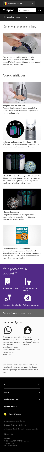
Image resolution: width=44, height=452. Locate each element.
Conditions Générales (10, 425)
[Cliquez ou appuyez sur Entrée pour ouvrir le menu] (3, 10)
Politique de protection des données (14, 421)
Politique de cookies (10, 429)
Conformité (22, 425)
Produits (7, 385)
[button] (13, 414)
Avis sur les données (32, 429)
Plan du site (21, 429)
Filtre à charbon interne (11, 17)
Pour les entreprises (11, 399)
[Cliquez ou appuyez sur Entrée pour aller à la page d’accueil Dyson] (10, 11)
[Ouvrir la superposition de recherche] (27, 10)
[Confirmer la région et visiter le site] (40, 3)
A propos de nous (10, 407)
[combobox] (19, 3)
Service (6, 392)
